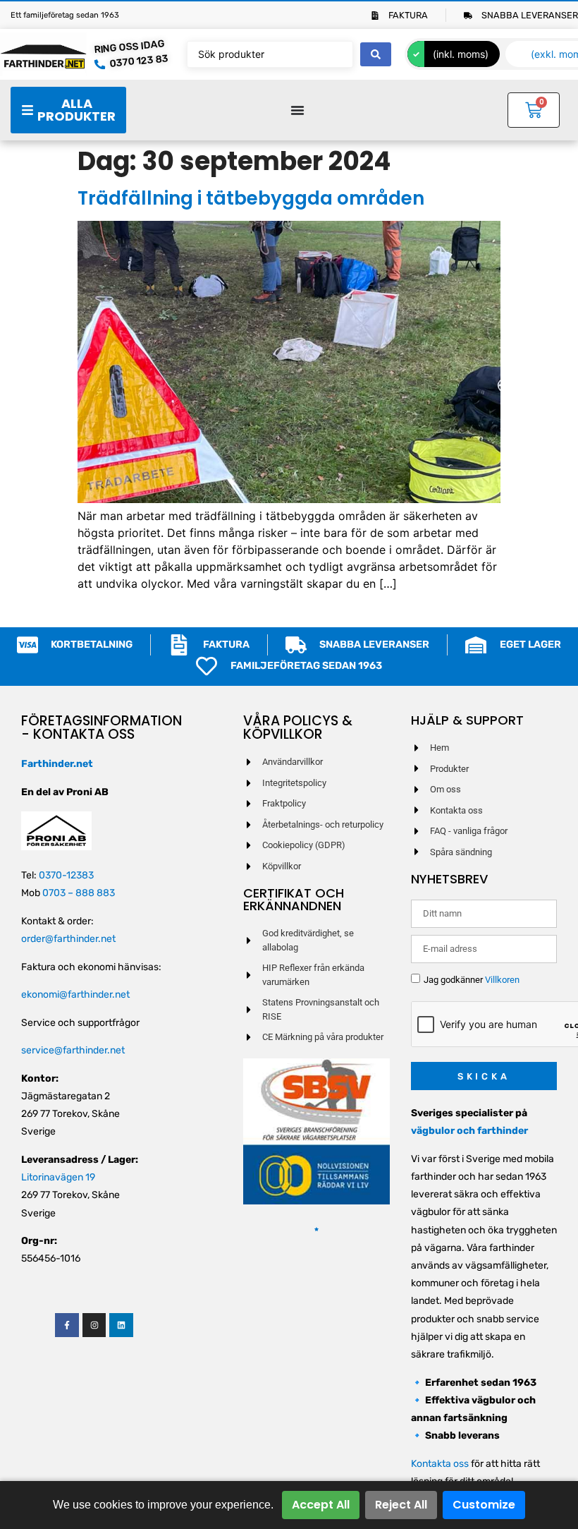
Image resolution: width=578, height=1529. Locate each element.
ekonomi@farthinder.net (75, 995)
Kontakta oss (440, 1464)
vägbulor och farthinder (469, 1131)
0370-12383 (66, 875)
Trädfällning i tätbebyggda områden (251, 198)
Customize (484, 1505)
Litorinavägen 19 (58, 1177)
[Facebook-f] (67, 1325)
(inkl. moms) (460, 54)
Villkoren (502, 979)
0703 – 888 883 (78, 893)
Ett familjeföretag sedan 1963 (65, 15)
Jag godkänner (471, 979)
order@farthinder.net (68, 939)
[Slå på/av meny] (297, 110)
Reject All (401, 1505)
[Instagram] (94, 1325)
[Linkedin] (121, 1325)
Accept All (321, 1505)
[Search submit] (375, 54)
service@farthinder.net (73, 1050)
